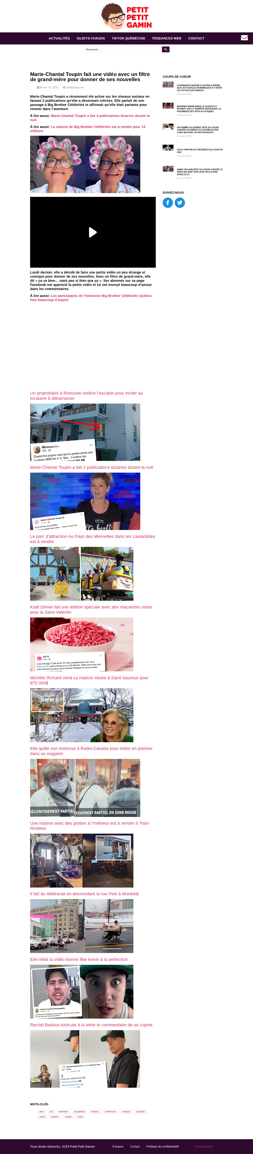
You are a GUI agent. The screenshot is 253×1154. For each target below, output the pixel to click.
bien (42, 1112)
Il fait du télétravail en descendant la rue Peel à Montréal (84, 893)
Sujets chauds (91, 38)
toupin (68, 1117)
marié (42, 1117)
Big (51, 1112)
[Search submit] (166, 49)
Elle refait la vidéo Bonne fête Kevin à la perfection (79, 959)
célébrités (79, 1112)
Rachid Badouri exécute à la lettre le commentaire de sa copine (91, 1024)
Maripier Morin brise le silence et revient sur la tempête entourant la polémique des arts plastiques (199, 109)
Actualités (59, 38)
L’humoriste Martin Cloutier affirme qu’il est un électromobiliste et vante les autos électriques (199, 88)
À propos (117, 1146)
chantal (95, 1112)
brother (63, 1112)
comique (126, 1112)
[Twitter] (180, 203)
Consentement (204, 1146)
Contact (196, 38)
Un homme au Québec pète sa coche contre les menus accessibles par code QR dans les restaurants (198, 130)
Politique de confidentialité (163, 1146)
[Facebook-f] (168, 203)
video (80, 1117)
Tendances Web (166, 38)
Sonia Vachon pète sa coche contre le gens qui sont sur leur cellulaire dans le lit (200, 172)
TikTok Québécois (128, 38)
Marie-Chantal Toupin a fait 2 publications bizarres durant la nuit (91, 467)
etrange (140, 1112)
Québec (55, 1117)
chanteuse (110, 1112)
